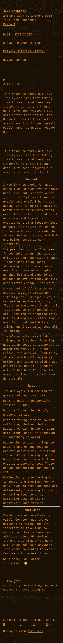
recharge (50, 585)
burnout (13, 585)
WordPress (35, 631)
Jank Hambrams (14, 11)
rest (24, 589)
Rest (6, 80)
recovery (10, 589)
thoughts (38, 589)
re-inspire (31, 585)
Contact (9, 24)
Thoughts (14, 581)
